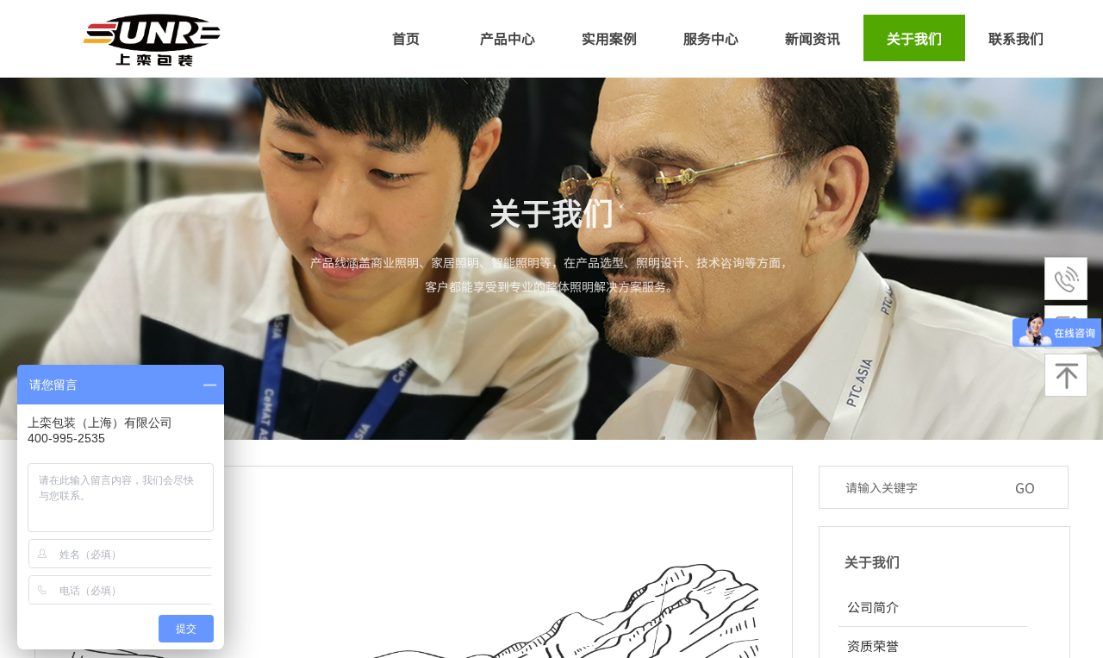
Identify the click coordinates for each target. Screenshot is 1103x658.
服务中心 (710, 38)
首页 (406, 38)
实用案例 (609, 38)
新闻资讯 (812, 38)
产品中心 (507, 38)
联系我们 (1016, 38)
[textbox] (921, 487)
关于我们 (914, 38)
